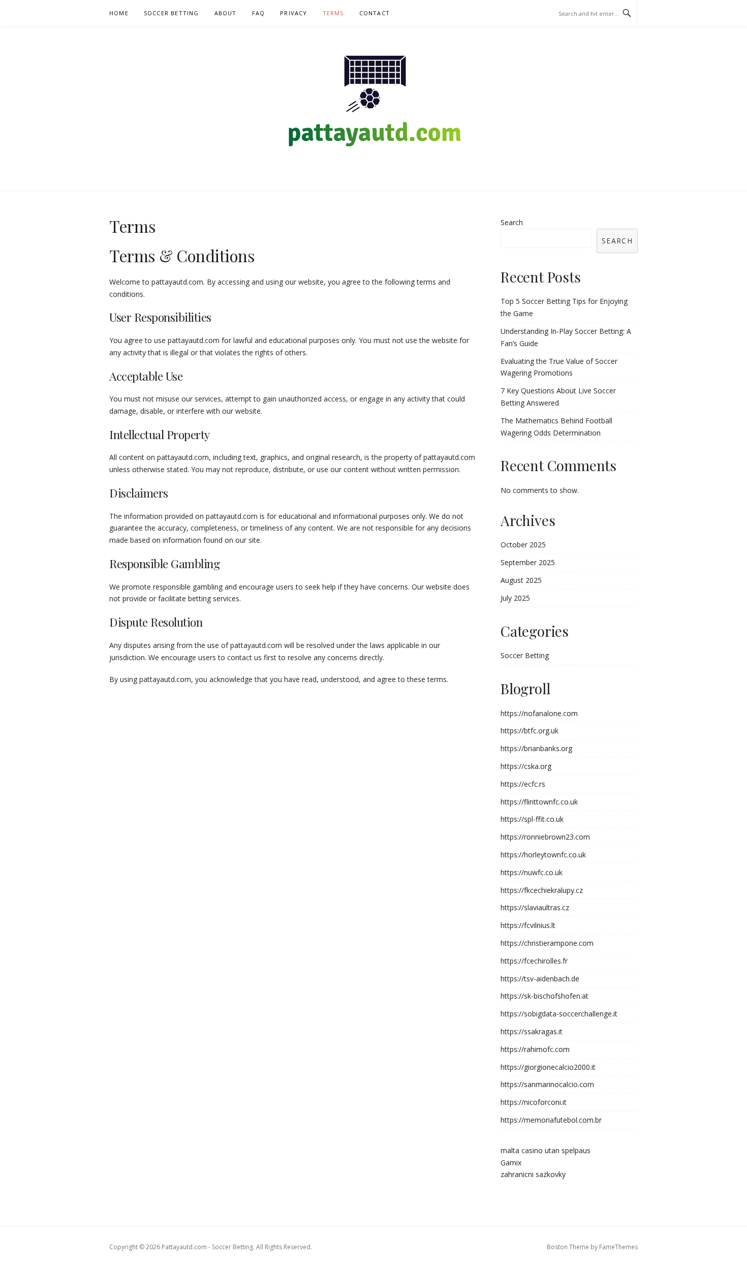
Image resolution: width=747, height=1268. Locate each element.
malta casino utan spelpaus (545, 1150)
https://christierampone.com (547, 943)
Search (512, 222)
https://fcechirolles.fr (534, 961)
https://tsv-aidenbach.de (540, 978)
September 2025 (528, 562)
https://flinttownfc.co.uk (539, 802)
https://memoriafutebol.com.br (551, 1120)
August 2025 (521, 580)
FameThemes (618, 1247)
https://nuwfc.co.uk (532, 872)
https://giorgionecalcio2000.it (548, 1067)
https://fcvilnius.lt (528, 925)
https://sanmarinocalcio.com (547, 1084)
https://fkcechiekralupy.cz (542, 890)
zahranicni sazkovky (533, 1174)
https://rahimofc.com (535, 1049)
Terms (333, 13)
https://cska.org (526, 766)
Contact (374, 13)
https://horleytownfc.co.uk (543, 854)
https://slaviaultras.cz (535, 907)
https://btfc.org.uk (529, 730)
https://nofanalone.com (539, 713)
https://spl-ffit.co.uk (532, 819)
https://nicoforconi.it (534, 1102)
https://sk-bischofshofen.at (544, 996)
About (225, 13)
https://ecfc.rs (523, 784)
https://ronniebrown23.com (545, 837)
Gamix (511, 1162)
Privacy (293, 13)
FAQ (258, 13)
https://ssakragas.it (532, 1031)
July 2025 (515, 598)
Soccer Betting (171, 13)
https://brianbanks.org (536, 748)
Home (119, 13)
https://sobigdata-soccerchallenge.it (559, 1013)
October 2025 (523, 544)
